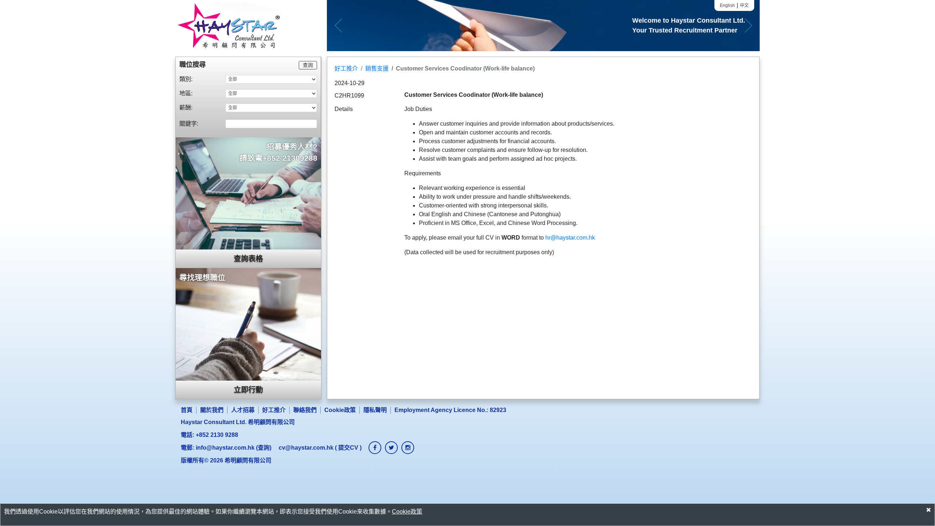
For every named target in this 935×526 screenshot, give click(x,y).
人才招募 (243, 410)
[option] (543, 25)
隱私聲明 (375, 410)
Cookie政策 (340, 410)
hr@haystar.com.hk (569, 238)
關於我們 (212, 410)
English (727, 5)
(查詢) (233, 448)
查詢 (308, 65)
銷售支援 (377, 68)
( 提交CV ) (320, 448)
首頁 (186, 410)
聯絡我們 (305, 410)
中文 (744, 5)
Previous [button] (338, 26)
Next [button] (748, 26)
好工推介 (346, 68)
